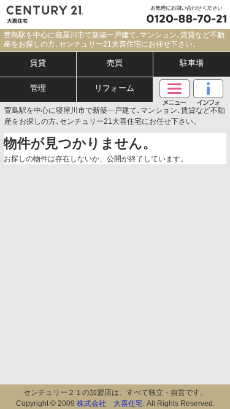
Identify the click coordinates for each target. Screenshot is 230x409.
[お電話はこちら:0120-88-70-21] (184, 14)
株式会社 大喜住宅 (110, 403)
